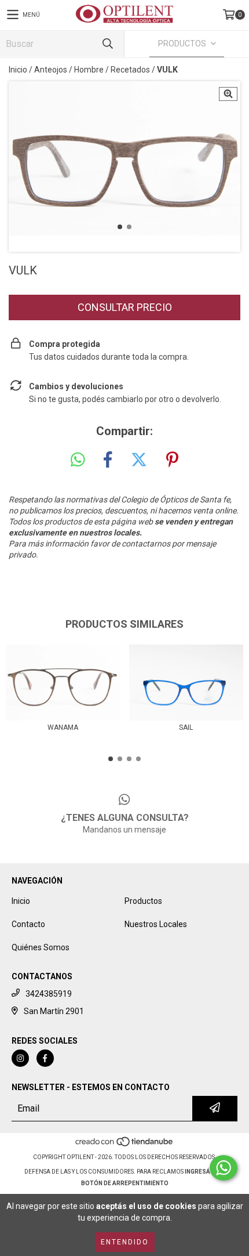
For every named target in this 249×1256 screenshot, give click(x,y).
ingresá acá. (205, 1171)
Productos (143, 901)
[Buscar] (107, 44)
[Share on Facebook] (108, 460)
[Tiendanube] (124, 1145)
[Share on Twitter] (139, 460)
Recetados (130, 69)
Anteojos (50, 69)
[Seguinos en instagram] (20, 1058)
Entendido (125, 1242)
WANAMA (62, 727)
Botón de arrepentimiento (125, 1183)
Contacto (28, 924)
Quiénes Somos (40, 947)
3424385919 (48, 993)
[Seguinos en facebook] (45, 1058)
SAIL (186, 727)
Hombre (89, 69)
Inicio (18, 69)
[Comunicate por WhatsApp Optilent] (223, 1168)
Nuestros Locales (155, 924)
